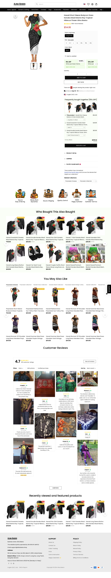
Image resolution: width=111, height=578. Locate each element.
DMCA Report (23, 567)
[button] (109, 289)
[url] (71, 172)
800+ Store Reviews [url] (77, 23)
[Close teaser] (107, 294)
